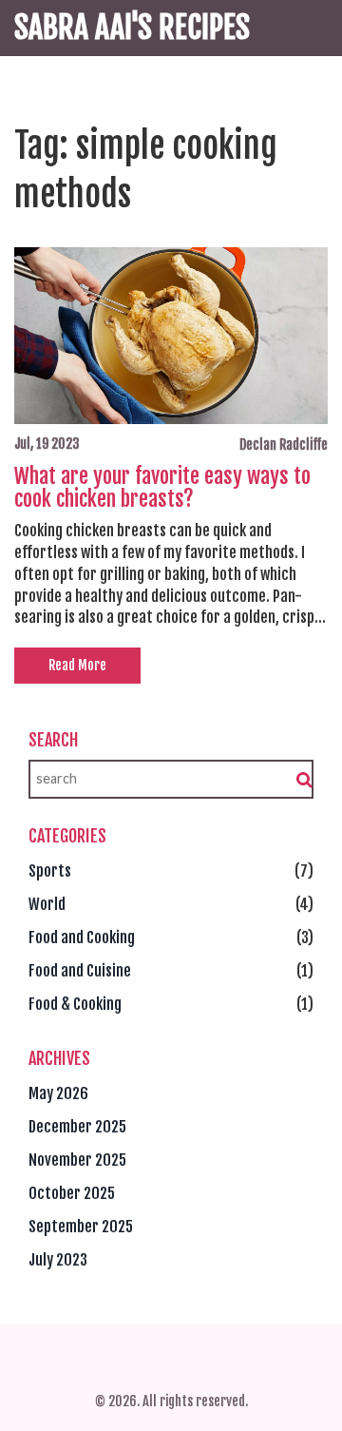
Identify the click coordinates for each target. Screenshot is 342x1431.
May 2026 (58, 1093)
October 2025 (71, 1193)
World (47, 904)
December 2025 (77, 1126)
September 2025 (80, 1226)
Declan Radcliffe (283, 444)
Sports (49, 870)
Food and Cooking (81, 937)
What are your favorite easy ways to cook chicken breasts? (162, 488)
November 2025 (77, 1160)
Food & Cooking (75, 1004)
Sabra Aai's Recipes (132, 28)
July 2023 (57, 1259)
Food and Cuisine (79, 970)
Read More (77, 665)
